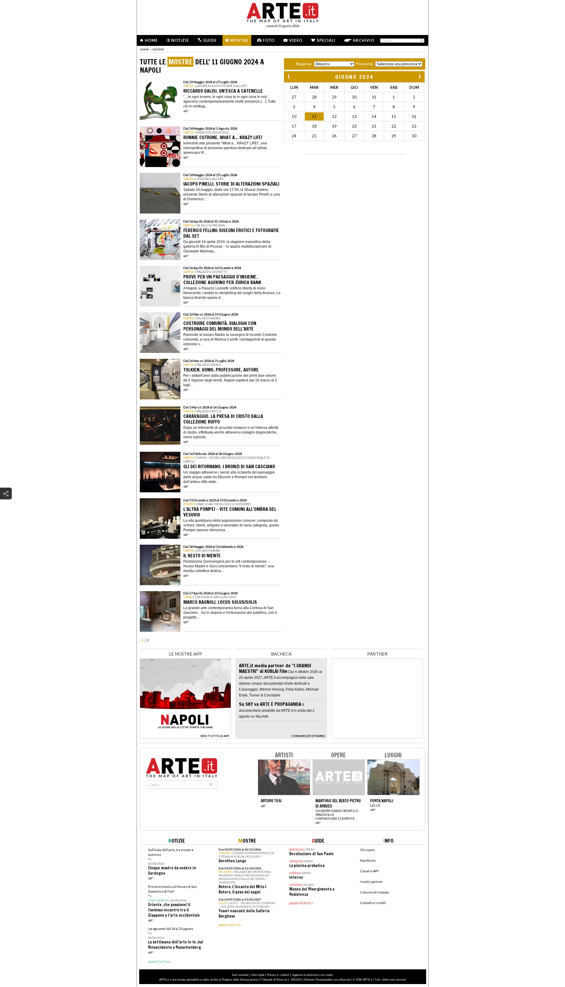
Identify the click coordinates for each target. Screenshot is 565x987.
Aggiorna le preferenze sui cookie (312, 974)
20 (354, 126)
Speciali (326, 40)
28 (314, 97)
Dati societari (240, 974)
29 (334, 97)
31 (374, 97)
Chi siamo (367, 850)
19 (334, 126)
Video (296, 40)
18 (314, 126)
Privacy (271, 974)
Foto (269, 40)
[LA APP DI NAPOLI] (185, 737)
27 (294, 97)
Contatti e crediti (373, 903)
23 (414, 126)
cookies (284, 974)
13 (354, 116)
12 (334, 116)
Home (151, 40)
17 (294, 126)
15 (393, 116)
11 (314, 116)
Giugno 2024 (354, 77)
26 (334, 136)
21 (374, 126)
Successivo (419, 76)
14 (374, 116)
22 (393, 126)
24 (294, 136)
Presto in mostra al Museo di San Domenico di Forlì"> (174, 901)
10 (294, 116)
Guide (210, 40)
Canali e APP (369, 871)
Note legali (257, 974)
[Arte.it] (282, 11)
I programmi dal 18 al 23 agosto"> (175, 938)
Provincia (364, 63)
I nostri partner (371, 881)
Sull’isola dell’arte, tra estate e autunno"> (172, 862)
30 (354, 97)
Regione (303, 63)
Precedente (289, 76)
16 (414, 116)
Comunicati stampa (374, 892)
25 (314, 136)
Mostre (239, 40)
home (144, 49)
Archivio (363, 40)
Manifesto (367, 860)
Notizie (180, 40)
